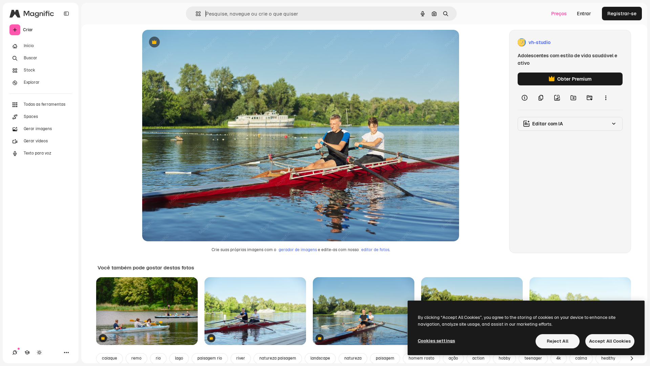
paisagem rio (209, 358)
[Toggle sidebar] (66, 13)
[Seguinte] (632, 358)
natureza (353, 358)
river (240, 358)
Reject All (557, 341)
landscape (320, 358)
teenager (533, 358)
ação (453, 358)
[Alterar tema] (39, 352)
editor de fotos (375, 249)
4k (558, 358)
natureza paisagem (277, 358)
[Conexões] (14, 352)
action (478, 358)
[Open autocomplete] (195, 13)
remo (136, 358)
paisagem (385, 358)
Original (185, 42)
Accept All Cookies (610, 341)
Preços (559, 14)
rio (158, 358)
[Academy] (27, 352)
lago (179, 358)
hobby (504, 358)
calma (581, 358)
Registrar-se (621, 14)
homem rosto (421, 358)
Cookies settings (436, 341)
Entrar (584, 14)
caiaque (109, 358)
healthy (608, 358)
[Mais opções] (605, 97)
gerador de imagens (298, 249)
